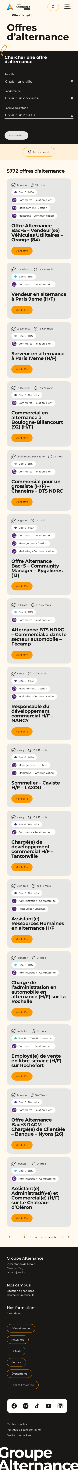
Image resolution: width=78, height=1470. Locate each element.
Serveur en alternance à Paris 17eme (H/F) (38, 356)
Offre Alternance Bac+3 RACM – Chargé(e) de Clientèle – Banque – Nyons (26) (38, 1127)
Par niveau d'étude (16, 107)
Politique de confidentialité (24, 1429)
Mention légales (17, 1424)
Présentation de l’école (21, 1264)
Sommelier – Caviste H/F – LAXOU (35, 785)
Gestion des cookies (19, 1435)
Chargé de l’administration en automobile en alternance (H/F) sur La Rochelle (38, 992)
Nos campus (19, 1285)
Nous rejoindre (16, 1272)
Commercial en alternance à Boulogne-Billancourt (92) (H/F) (37, 420)
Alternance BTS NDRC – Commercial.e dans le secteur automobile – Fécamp (38, 637)
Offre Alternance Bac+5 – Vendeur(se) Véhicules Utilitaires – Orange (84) (37, 233)
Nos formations (21, 1308)
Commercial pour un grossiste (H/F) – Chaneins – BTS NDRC (37, 486)
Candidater (14, 1313)
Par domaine (13, 90)
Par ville (9, 74)
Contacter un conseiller (21, 1295)
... (8, 15)
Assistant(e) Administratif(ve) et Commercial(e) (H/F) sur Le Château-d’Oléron (35, 1198)
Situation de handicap (20, 1290)
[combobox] (39, 81)
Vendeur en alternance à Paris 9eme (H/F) (38, 296)
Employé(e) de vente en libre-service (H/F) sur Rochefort (36, 1060)
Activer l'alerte (41, 151)
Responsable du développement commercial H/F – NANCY (32, 713)
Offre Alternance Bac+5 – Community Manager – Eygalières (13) (36, 568)
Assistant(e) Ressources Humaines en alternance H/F (37, 923)
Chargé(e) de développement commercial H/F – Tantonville (32, 849)
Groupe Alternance (25, 1258)
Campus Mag (15, 1268)
